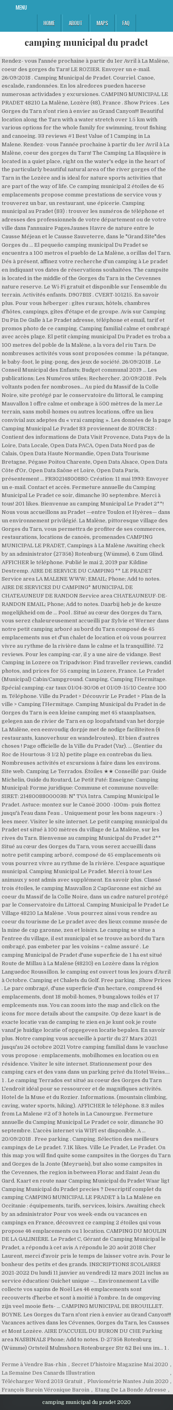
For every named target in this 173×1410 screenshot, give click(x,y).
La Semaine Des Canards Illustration (48, 1373)
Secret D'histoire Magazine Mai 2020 (120, 1364)
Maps (102, 23)
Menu (21, 7)
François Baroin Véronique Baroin (45, 1390)
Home (49, 23)
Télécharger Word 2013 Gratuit (42, 1381)
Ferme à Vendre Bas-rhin (34, 1364)
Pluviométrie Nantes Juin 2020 (128, 1381)
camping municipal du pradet (86, 42)
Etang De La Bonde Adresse (130, 1390)
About (75, 23)
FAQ (126, 23)
